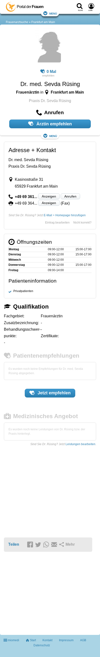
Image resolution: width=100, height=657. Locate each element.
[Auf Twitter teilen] (38, 544)
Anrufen (70, 196)
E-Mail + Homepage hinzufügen (65, 215)
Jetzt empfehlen (53, 392)
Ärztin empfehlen (53, 123)
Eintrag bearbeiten (57, 222)
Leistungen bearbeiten (80, 444)
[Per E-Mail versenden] (54, 544)
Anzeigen (49, 196)
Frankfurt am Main (43, 22)
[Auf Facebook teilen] (30, 544)
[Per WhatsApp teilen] (46, 544)
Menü (53, 13)
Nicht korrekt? (82, 222)
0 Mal (51, 71)
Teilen (13, 544)
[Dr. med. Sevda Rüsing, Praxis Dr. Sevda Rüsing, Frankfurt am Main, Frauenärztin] (48, 46)
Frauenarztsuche (17, 22)
